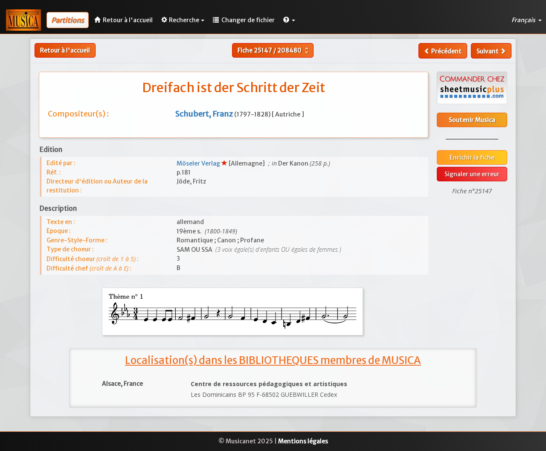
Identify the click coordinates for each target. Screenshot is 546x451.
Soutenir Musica (472, 120)
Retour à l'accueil (65, 50)
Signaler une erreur (472, 174)
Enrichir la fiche (472, 157)
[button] (289, 20)
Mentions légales (303, 441)
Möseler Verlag (199, 163)
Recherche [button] (184, 20)
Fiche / (274, 50)
